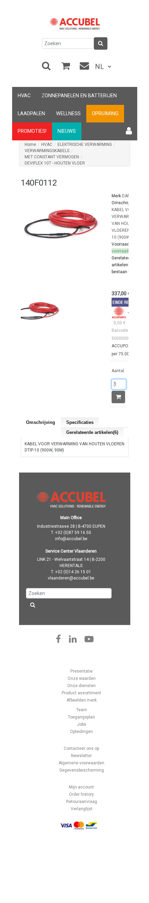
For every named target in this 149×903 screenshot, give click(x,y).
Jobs (81, 724)
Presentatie (81, 671)
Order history (81, 794)
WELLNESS (68, 114)
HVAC (24, 96)
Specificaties (80, 422)
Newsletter (81, 755)
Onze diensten (81, 685)
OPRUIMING (105, 114)
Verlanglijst (82, 808)
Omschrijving (40, 422)
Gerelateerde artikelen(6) (92, 432)
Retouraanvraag (81, 801)
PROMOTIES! (32, 131)
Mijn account (81, 787)
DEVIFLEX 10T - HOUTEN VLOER (55, 163)
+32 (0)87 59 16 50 (73, 532)
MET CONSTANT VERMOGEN (52, 157)
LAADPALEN (31, 114)
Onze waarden (82, 678)
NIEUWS (67, 131)
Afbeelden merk (82, 700)
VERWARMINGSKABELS (47, 150)
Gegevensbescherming (81, 770)
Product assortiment (81, 693)
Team (81, 709)
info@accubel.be (71, 538)
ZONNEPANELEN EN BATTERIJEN (79, 96)
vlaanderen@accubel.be (71, 578)
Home (30, 144)
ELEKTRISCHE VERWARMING (85, 144)
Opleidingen (81, 731)
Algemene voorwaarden (81, 763)
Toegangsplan (81, 717)
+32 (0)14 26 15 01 (73, 571)
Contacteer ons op (81, 748)
